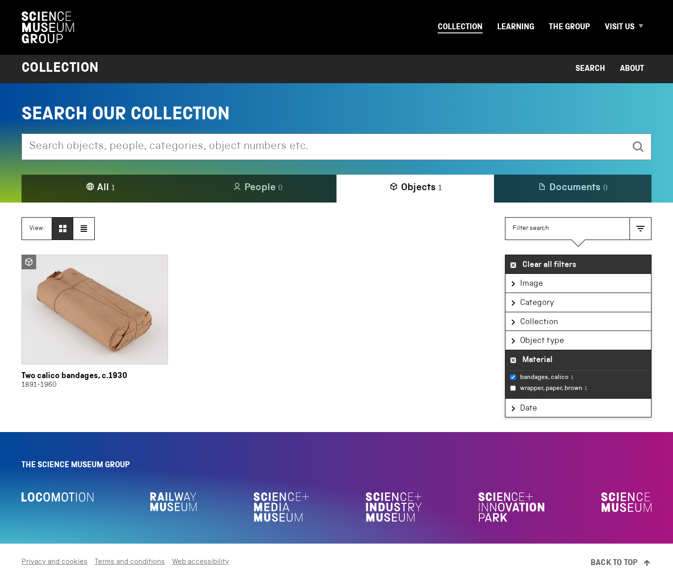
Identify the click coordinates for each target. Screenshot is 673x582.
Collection (460, 27)
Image (531, 284)
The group (569, 27)
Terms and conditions (130, 562)
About (632, 69)
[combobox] (323, 147)
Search (590, 69)
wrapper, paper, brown (553, 388)
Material (537, 360)
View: (37, 228)
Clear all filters (549, 265)
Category (537, 303)
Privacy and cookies (54, 562)
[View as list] (84, 228)
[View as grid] (63, 228)
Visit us (620, 27)
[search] (638, 147)
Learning (515, 27)
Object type (542, 341)
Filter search (531, 228)
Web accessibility (200, 562)
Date (528, 409)
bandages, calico (546, 377)
